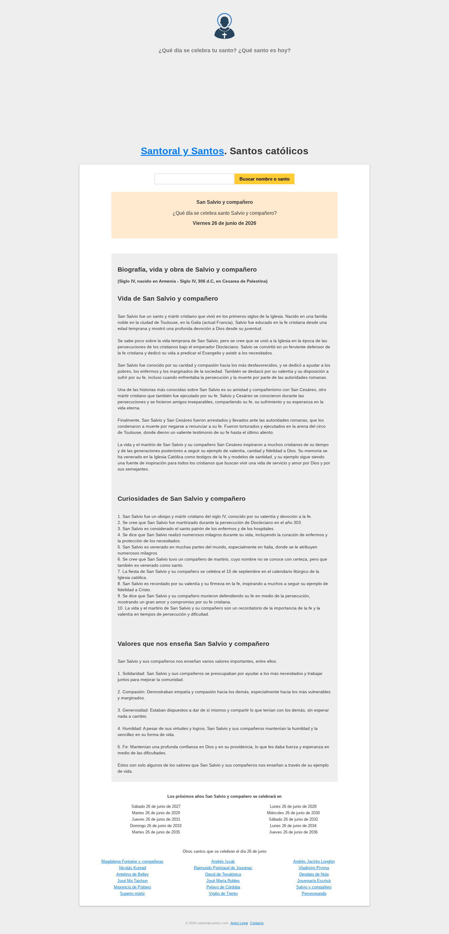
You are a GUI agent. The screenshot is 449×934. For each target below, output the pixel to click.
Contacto (257, 923)
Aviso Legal (239, 923)
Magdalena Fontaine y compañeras (132, 861)
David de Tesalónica (223, 874)
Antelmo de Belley (132, 874)
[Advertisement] (224, 99)
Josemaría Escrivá (313, 880)
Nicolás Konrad (132, 868)
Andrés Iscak (223, 861)
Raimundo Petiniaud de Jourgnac (223, 868)
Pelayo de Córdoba (223, 887)
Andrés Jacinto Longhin (314, 861)
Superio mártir (132, 893)
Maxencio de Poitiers (132, 887)
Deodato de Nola (314, 874)
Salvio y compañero (313, 887)
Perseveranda (314, 893)
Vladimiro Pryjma (314, 868)
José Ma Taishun (132, 880)
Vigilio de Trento (223, 893)
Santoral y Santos (182, 150)
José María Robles (223, 880)
